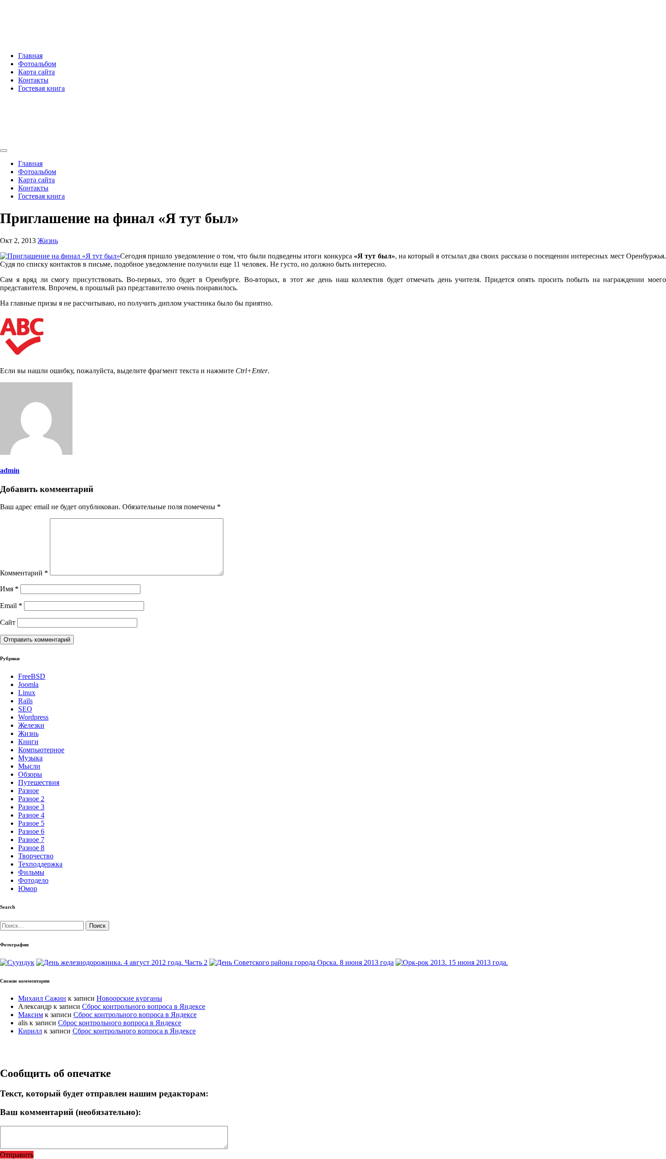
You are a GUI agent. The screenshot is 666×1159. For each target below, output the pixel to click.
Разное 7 (31, 839)
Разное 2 (31, 799)
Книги (28, 741)
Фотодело (33, 880)
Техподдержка (40, 864)
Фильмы (31, 872)
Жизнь (48, 240)
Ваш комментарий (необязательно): (70, 1112)
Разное (28, 790)
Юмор (27, 888)
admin (9, 470)
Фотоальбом (37, 64)
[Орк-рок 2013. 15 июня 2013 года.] (452, 962)
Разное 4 (31, 815)
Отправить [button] (17, 1155)
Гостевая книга (41, 88)
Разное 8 (31, 848)
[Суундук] (17, 962)
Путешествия (38, 782)
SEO (25, 709)
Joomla (28, 684)
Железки (31, 725)
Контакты (33, 80)
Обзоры (30, 774)
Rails (25, 701)
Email (11, 605)
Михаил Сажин (42, 998)
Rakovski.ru (38, 18)
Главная (30, 55)
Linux (26, 692)
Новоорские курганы (129, 998)
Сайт (7, 622)
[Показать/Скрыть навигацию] (3, 150)
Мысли (29, 766)
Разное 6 (31, 831)
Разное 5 (31, 823)
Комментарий (24, 573)
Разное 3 (31, 807)
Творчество (35, 856)
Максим (30, 1014)
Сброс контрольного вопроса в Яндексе (143, 1006)
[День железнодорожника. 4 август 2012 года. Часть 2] (122, 962)
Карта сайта (36, 72)
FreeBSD (31, 676)
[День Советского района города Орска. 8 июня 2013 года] (301, 962)
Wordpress (33, 717)
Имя (9, 589)
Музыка (30, 758)
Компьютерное (41, 750)
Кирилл (30, 1031)
